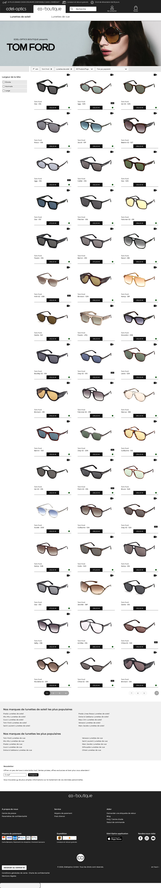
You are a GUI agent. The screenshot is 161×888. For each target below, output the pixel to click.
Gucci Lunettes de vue (12, 747)
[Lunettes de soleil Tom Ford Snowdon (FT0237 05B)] (139, 317)
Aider (109, 809)
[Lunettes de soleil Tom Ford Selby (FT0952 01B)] (52, 625)
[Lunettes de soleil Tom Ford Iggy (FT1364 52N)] (96, 86)
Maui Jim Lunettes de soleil (90, 720)
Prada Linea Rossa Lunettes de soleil (93, 714)
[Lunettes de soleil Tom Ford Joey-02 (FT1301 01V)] (96, 355)
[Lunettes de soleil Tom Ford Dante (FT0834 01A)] (139, 586)
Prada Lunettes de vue (12, 744)
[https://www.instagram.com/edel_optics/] (147, 838)
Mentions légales (9, 876)
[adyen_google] (34, 838)
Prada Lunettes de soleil (13, 714)
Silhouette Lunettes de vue (93, 747)
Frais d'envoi (59, 816)
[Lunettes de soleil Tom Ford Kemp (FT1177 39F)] (139, 278)
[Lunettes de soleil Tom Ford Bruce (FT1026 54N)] (139, 471)
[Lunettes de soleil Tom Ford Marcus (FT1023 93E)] (139, 394)
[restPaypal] (22, 838)
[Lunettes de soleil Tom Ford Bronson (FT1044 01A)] (139, 663)
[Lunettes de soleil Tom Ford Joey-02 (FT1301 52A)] (139, 509)
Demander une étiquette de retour (121, 813)
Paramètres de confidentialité (14, 816)
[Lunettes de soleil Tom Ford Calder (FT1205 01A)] (96, 163)
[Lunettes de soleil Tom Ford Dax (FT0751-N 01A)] (52, 86)
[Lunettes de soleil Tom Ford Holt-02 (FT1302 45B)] (52, 278)
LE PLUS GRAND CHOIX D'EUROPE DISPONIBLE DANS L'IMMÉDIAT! (33, 2)
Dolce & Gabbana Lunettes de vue (17, 750)
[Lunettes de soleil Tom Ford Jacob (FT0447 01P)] (96, 124)
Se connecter (112, 11)
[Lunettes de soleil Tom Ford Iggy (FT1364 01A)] (52, 163)
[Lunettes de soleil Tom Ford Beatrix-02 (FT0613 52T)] (139, 124)
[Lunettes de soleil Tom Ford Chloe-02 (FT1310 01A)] (96, 663)
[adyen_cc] (4, 838)
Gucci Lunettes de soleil (13, 720)
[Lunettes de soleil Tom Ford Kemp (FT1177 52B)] (52, 548)
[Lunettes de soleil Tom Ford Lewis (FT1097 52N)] (139, 355)
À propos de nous (10, 809)
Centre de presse (9, 813)
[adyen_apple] (28, 838)
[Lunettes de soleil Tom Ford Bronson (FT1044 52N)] (96, 278)
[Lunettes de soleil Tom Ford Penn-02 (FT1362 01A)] (96, 471)
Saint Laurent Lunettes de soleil (16, 726)
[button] (16, 9)
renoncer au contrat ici (14, 868)
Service (57, 809)
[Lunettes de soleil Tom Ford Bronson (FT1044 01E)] (52, 394)
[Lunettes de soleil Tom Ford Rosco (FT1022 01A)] (52, 124)
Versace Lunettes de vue (92, 738)
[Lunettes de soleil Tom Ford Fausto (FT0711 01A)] (52, 240)
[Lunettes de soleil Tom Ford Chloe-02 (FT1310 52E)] (139, 625)
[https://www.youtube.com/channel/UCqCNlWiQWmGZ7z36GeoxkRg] (153, 838)
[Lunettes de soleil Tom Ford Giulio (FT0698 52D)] (96, 548)
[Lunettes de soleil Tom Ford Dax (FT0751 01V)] (52, 201)
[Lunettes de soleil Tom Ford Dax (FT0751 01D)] (52, 586)
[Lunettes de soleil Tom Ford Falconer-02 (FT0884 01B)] (96, 394)
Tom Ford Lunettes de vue (14, 738)
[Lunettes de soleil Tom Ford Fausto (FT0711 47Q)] (96, 317)
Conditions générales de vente (15, 873)
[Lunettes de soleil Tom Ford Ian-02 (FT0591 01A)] (52, 471)
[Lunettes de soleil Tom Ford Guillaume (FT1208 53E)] (139, 432)
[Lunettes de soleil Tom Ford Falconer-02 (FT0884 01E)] (139, 201)
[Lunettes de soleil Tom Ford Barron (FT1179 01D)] (96, 240)
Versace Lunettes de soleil (89, 723)
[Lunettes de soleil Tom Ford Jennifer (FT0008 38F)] (96, 586)
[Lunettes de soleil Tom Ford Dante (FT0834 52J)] (52, 317)
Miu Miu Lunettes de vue (13, 741)
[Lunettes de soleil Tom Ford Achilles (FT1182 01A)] (96, 625)
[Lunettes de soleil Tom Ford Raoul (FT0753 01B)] (139, 240)
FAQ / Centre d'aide (115, 819)
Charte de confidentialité (39, 873)
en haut (154, 867)
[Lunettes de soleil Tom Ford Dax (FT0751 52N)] (139, 163)
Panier (135, 11)
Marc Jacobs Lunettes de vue (94, 744)
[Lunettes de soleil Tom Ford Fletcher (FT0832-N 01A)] (96, 201)
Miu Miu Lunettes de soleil (14, 717)
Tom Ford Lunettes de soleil (15, 723)
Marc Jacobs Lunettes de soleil (91, 726)
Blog (109, 816)
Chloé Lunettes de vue (91, 750)
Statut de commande (116, 822)
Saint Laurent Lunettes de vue (95, 741)
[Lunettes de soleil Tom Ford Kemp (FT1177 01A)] (139, 548)
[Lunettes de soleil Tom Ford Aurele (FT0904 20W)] (52, 509)
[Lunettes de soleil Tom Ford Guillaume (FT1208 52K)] (96, 509)
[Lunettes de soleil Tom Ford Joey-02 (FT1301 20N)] (96, 432)
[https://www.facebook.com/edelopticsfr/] (140, 838)
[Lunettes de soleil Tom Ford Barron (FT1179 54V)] (52, 432)
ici (17, 780)
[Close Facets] (14, 69)
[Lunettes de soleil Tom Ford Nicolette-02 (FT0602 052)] (52, 663)
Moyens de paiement (63, 813)
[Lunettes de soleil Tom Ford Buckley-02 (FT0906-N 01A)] (52, 355)
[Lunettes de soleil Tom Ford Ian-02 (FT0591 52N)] (139, 86)
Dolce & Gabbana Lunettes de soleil (93, 717)
